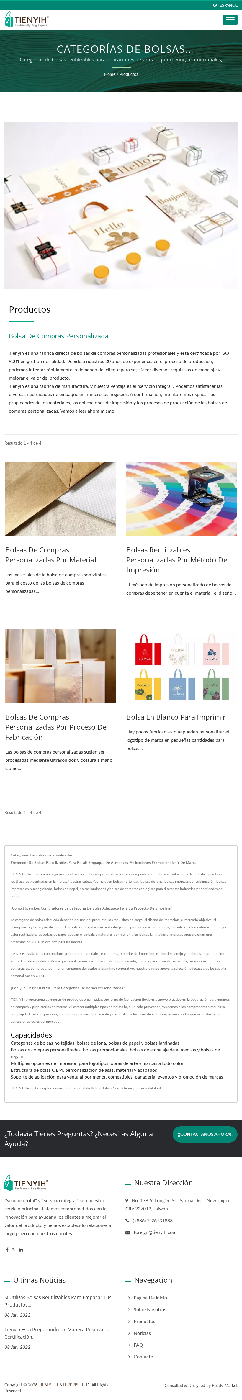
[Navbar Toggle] (230, 20)
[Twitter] (14, 1250)
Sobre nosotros (150, 1309)
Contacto (143, 1357)
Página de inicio (150, 1298)
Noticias (142, 1333)
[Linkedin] (21, 1250)
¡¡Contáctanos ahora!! (205, 1134)
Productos (129, 75)
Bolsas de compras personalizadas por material (50, 554)
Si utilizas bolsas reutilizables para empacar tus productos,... (58, 1301)
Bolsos (107, 1088)
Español (229, 5)
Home (109, 75)
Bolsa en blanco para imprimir (176, 717)
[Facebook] (7, 1250)
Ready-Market (225, 1386)
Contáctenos (123, 1088)
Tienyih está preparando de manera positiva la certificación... (56, 1333)
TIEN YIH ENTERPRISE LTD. (64, 1385)
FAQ (138, 1345)
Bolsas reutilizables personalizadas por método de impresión (176, 560)
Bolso (95, 1088)
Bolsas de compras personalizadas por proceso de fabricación (56, 727)
